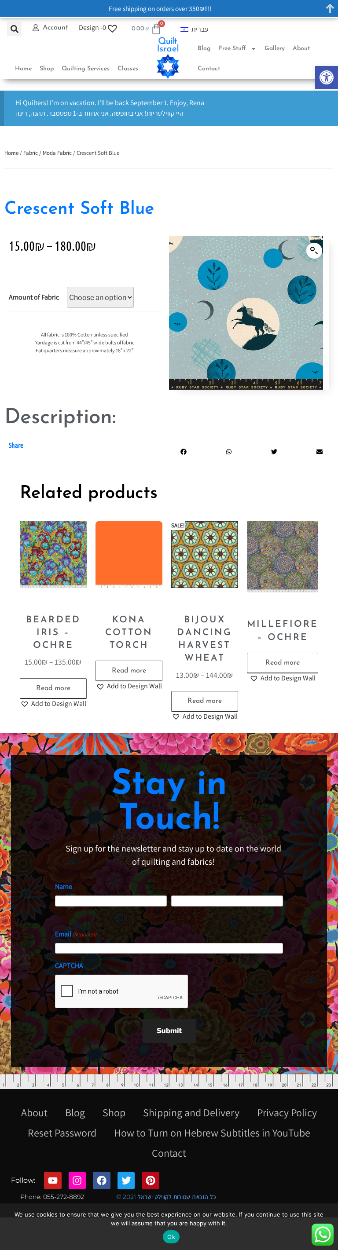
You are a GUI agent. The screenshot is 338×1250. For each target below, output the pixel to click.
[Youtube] (53, 1180)
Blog (204, 48)
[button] (326, 77)
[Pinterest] (150, 1180)
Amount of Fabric (34, 297)
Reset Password (62, 1133)
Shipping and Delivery (191, 1112)
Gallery (275, 48)
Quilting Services (86, 69)
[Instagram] (77, 1180)
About (301, 48)
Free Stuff (232, 48)
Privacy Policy (287, 1112)
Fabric (30, 153)
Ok (171, 1236)
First (61, 913)
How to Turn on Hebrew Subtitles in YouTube (212, 1133)
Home (23, 69)
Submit (169, 1031)
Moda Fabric (57, 153)
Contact (209, 69)
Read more (53, 688)
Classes (128, 69)
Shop (47, 69)
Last (177, 913)
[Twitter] (126, 1180)
